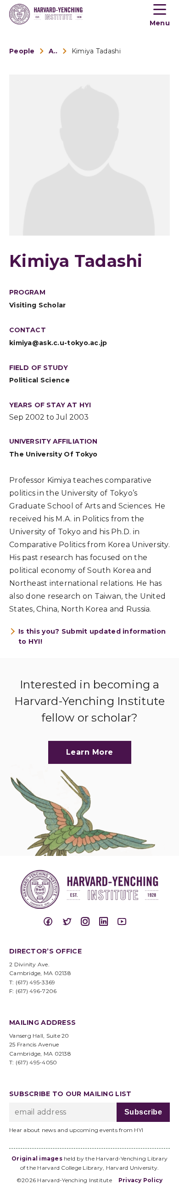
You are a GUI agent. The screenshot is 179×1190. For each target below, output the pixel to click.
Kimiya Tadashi (96, 51)
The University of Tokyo (53, 454)
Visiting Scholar (37, 305)
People (22, 51)
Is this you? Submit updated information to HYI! (92, 636)
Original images (36, 1158)
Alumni (53, 51)
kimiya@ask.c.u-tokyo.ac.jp (58, 343)
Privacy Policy (140, 1180)
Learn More (89, 752)
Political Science (39, 380)
